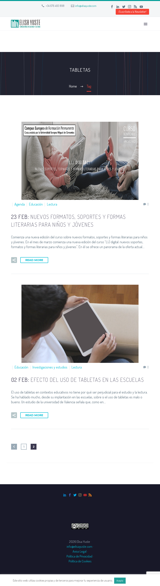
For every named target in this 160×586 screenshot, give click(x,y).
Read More (34, 260)
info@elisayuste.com (85, 5)
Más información (136, 580)
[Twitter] (124, 6)
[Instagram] (129, 6)
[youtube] (85, 495)
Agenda (19, 204)
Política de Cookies (80, 561)
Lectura (52, 204)
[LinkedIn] (118, 6)
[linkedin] (64, 495)
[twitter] (74, 495)
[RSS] (135, 6)
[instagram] (80, 495)
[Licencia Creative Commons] (80, 526)
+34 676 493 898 (55, 5)
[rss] (90, 495)
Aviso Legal (79, 551)
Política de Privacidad (79, 556)
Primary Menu (145, 24)
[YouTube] (141, 6)
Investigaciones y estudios (49, 367)
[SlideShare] (147, 6)
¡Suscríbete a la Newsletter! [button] (132, 11)
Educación (36, 204)
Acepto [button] (119, 580)
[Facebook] (112, 6)
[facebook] (69, 495)
